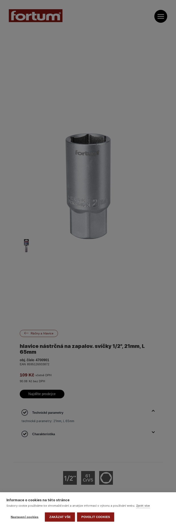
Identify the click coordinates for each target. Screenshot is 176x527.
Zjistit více (143, 505)
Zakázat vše (60, 517)
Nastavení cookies (24, 517)
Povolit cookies (95, 517)
